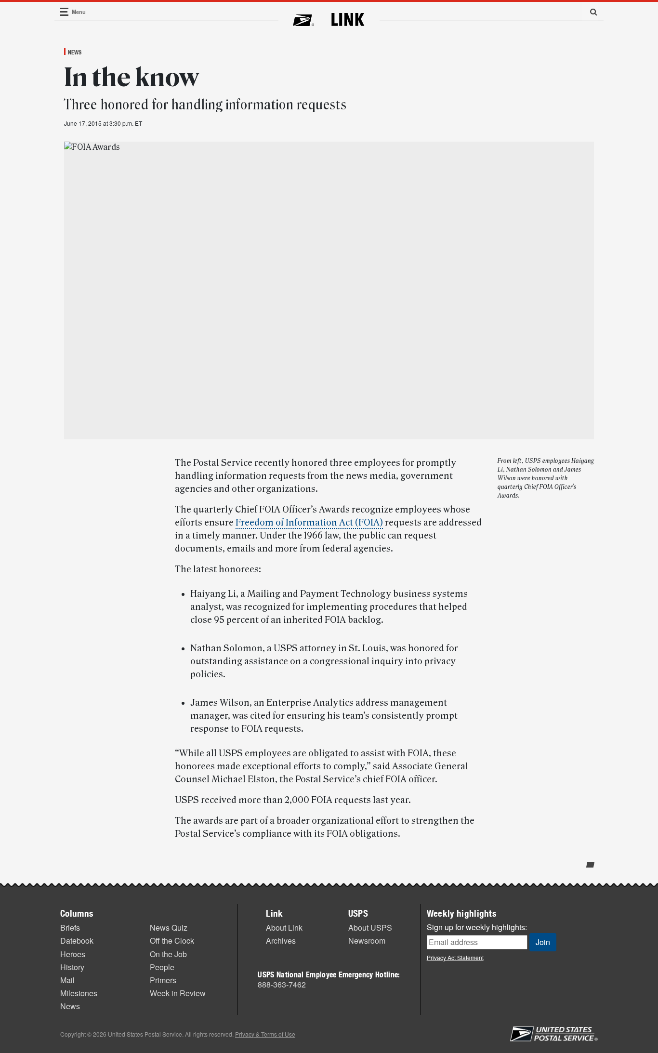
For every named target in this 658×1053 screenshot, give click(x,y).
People (162, 967)
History (72, 967)
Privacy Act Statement (455, 957)
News (74, 52)
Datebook (76, 940)
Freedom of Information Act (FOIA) (309, 522)
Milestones (78, 993)
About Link (284, 927)
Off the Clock (172, 940)
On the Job (168, 954)
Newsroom (366, 940)
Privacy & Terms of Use (265, 1034)
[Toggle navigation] (64, 12)
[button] (590, 11)
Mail (67, 980)
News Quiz (168, 927)
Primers (163, 980)
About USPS (370, 927)
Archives (281, 940)
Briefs (70, 927)
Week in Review (178, 993)
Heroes (72, 954)
